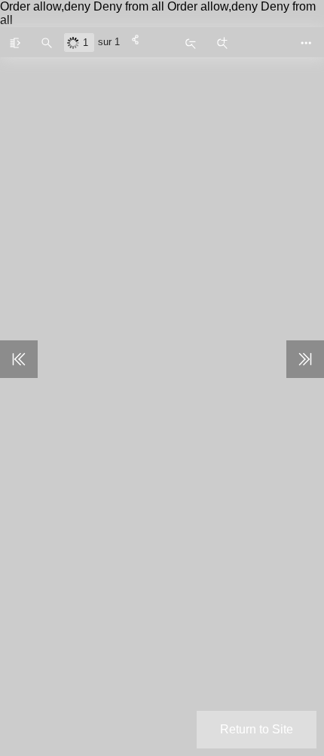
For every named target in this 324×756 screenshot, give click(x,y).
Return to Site (256, 729)
